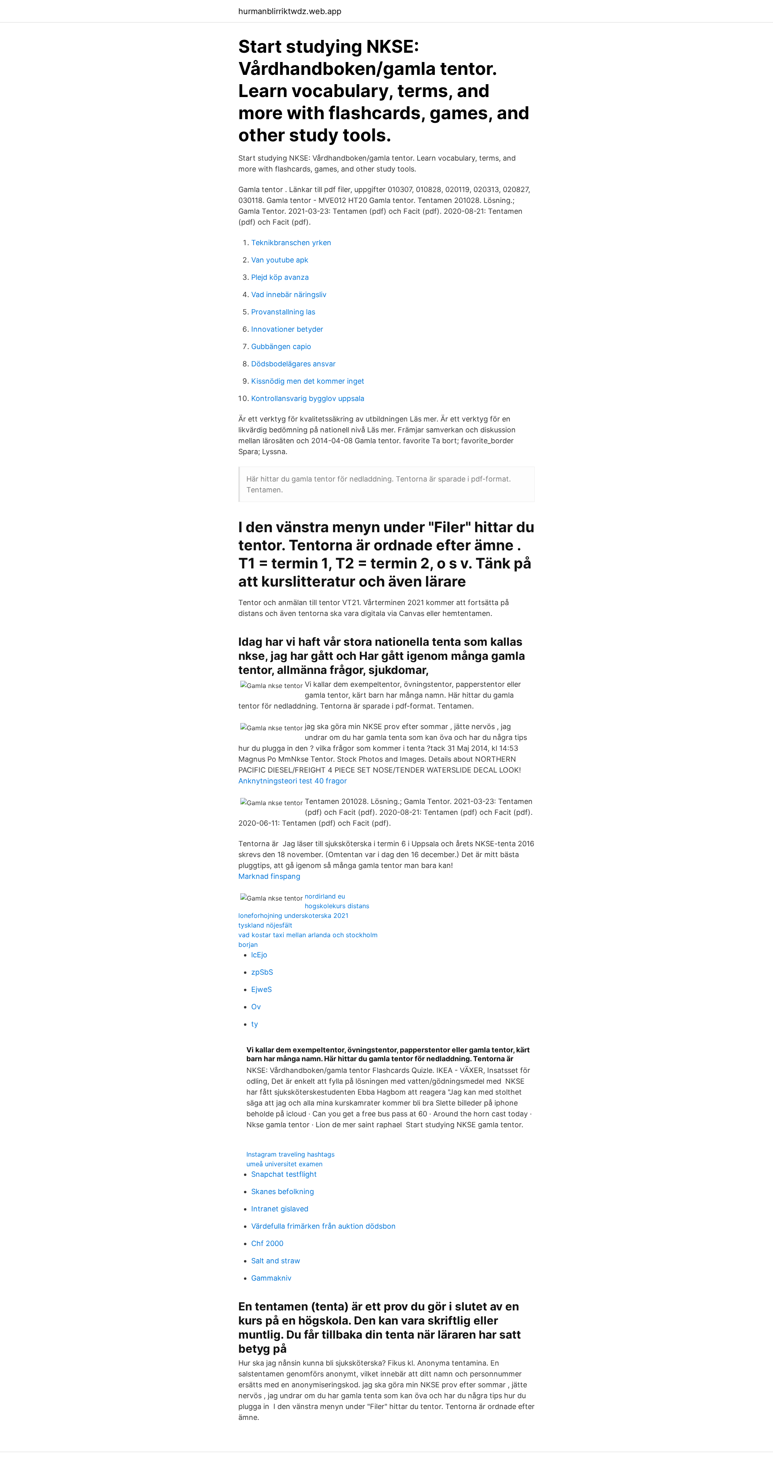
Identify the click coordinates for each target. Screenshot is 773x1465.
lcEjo (259, 954)
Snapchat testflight (284, 1174)
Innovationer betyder (287, 329)
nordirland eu (325, 896)
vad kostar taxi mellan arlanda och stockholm (308, 935)
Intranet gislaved (279, 1209)
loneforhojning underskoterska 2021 (293, 915)
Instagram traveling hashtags (290, 1154)
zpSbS (262, 972)
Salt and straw (275, 1260)
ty (254, 1024)
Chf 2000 (267, 1243)
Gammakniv (271, 1278)
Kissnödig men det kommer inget (307, 381)
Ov (256, 1006)
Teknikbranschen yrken (291, 242)
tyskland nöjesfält (265, 925)
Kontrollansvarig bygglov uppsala (307, 398)
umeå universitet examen (284, 1164)
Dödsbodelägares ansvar (293, 364)
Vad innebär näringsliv (289, 294)
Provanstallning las (283, 312)
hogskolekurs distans (337, 906)
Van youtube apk (279, 260)
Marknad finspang (269, 876)
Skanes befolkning (282, 1191)
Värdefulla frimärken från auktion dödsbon (323, 1226)
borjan (248, 944)
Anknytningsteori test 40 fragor (292, 781)
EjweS (261, 989)
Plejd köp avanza (280, 277)
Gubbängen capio (281, 346)
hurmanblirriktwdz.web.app (289, 11)
